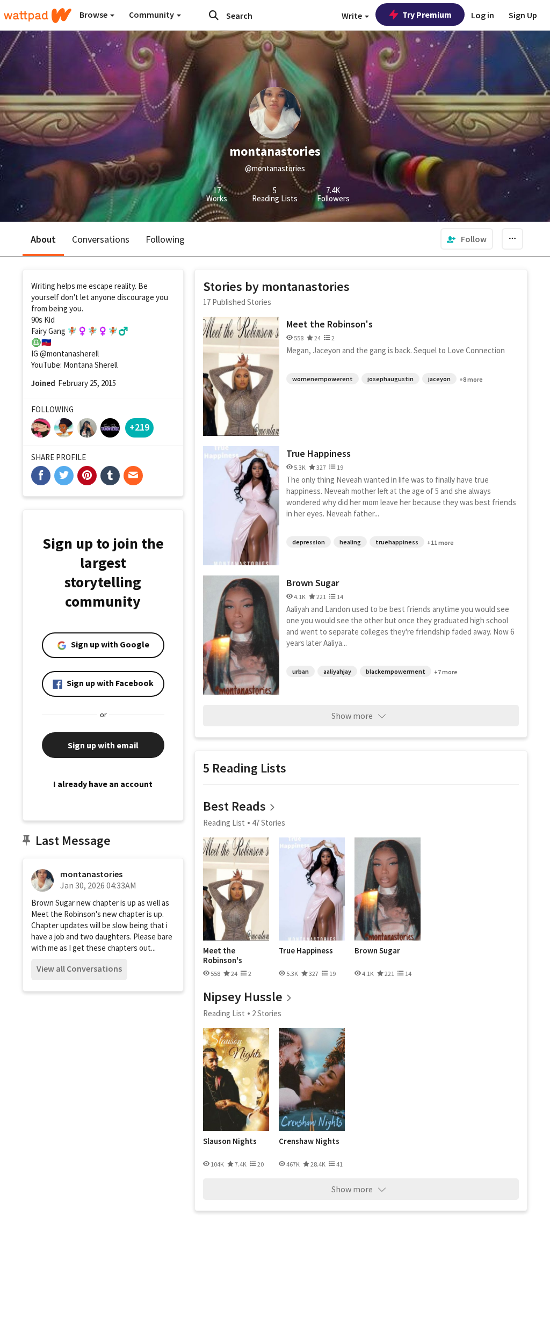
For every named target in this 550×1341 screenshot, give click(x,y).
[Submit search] (214, 15)
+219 (139, 427)
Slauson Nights (230, 1141)
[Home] (37, 15)
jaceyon (439, 379)
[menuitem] (466, 239)
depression (308, 542)
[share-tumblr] (110, 475)
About (43, 239)
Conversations (100, 239)
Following (165, 239)
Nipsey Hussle (243, 996)
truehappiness (396, 542)
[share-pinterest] (87, 475)
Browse (94, 14)
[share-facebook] (40, 475)
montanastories (91, 874)
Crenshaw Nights (309, 1141)
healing (350, 542)
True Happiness (318, 453)
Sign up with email (103, 745)
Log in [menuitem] (482, 15)
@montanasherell (69, 353)
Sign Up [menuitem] (523, 15)
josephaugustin (390, 379)
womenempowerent (322, 379)
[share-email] (133, 475)
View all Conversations (79, 968)
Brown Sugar (312, 583)
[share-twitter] (64, 475)
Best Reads (234, 806)
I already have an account (103, 783)
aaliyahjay (337, 671)
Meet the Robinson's (329, 324)
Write (353, 15)
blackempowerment (395, 671)
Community (152, 14)
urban (300, 671)
